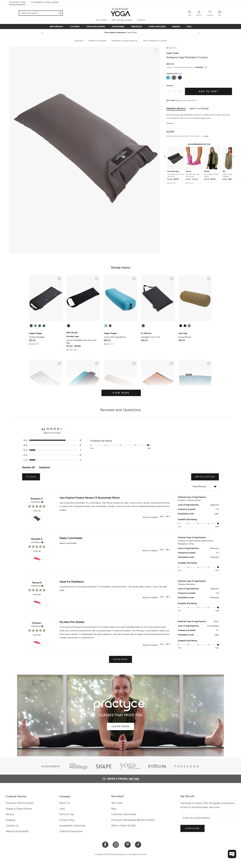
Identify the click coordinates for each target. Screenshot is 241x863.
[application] (232, 854)
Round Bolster (185, 335)
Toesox (188, 171)
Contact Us (12, 825)
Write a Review (207, 478)
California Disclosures (71, 831)
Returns (10, 814)
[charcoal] (143, 325)
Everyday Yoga (173, 171)
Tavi (224, 171)
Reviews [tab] (28, 468)
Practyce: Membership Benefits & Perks (133, 820)
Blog (113, 808)
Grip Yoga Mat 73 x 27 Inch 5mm (175, 175)
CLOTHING (74, 27)
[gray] (35, 325)
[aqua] (106, 325)
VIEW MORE (121, 393)
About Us (64, 802)
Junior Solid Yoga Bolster (115, 335)
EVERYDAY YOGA (17, 2)
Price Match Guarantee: (120, 32)
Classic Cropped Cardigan (228, 175)
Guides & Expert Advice (19, 808)
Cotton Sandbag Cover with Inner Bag (81, 339)
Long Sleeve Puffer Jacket (211, 175)
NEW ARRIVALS (56, 27)
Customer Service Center (20, 802)
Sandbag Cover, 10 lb (150, 335)
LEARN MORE (120, 726)
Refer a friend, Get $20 (123, 825)
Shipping (10, 820)
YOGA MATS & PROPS (95, 27)
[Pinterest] (127, 844)
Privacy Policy (67, 820)
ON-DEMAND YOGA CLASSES (45, 2)
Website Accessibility (17, 831)
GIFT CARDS (101, 20)
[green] (39, 325)
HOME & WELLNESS (157, 27)
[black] (31, 325)
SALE (189, 27)
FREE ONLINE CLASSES (122, 20)
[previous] (42, 32)
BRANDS (176, 27)
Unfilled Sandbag (36, 335)
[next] (198, 32)
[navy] (44, 325)
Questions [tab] (44, 468)
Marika (206, 171)
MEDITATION (136, 27)
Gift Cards (117, 802)
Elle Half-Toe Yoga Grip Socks (192, 175)
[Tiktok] (138, 844)
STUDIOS (141, 20)
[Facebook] (105, 844)
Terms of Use (66, 814)
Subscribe (192, 828)
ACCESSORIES (118, 27)
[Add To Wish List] (156, 50)
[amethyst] (180, 325)
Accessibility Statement (72, 825)
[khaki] (189, 325)
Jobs (62, 808)
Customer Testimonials (123, 814)
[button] (171, 48)
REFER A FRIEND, (123, 778)
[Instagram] (116, 844)
